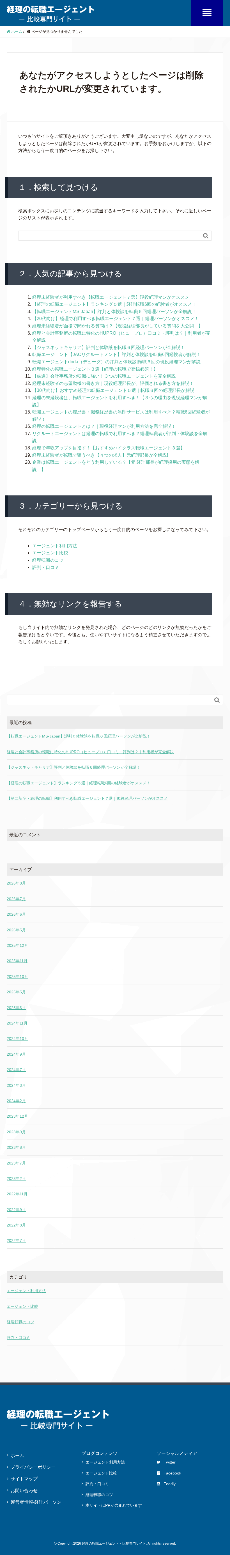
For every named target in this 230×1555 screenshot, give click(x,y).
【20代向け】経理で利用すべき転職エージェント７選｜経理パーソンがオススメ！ (115, 318)
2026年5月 (16, 930)
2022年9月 (16, 1209)
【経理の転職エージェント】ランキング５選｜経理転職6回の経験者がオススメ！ (114, 304)
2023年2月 (16, 1178)
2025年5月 (16, 992)
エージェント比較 (50, 552)
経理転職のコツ (48, 560)
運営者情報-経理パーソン (36, 1502)
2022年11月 (17, 1194)
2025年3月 (16, 1007)
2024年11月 (17, 1023)
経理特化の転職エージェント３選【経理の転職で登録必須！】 (95, 369)
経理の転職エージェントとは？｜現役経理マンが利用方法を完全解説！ (104, 426)
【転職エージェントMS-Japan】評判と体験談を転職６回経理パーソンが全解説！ (114, 311)
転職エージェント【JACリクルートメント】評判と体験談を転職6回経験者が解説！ (116, 354)
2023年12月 (17, 1116)
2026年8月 (16, 883)
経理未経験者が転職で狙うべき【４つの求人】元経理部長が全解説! (100, 455)
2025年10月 (17, 976)
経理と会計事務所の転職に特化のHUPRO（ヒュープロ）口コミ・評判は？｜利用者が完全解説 (90, 752)
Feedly (170, 1484)
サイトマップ (24, 1478)
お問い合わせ (24, 1490)
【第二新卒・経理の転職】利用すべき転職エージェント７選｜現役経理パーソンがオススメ (87, 798)
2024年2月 (16, 1101)
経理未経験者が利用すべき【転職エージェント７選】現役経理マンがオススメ (110, 297)
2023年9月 (16, 1132)
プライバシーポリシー (33, 1467)
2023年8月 (16, 1147)
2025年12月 (17, 945)
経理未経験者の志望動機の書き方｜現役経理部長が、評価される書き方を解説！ (113, 383)
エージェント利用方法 (54, 545)
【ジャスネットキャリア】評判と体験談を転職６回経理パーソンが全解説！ (108, 347)
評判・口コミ (45, 567)
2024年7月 (16, 1069)
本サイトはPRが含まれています (114, 1505)
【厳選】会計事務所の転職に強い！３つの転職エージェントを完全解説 (104, 376)
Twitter (170, 1462)
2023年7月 (16, 1163)
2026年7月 (16, 899)
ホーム (17, 1455)
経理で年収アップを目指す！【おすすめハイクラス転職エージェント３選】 (108, 447)
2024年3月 (16, 1085)
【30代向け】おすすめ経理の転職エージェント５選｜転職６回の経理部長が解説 (113, 390)
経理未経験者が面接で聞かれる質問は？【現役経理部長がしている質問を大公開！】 (117, 325)
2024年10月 (17, 1038)
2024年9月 (16, 1054)
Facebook (172, 1473)
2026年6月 (16, 914)
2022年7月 (16, 1240)
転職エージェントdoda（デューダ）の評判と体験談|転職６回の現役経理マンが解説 (116, 361)
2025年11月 (17, 961)
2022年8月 (16, 1225)
